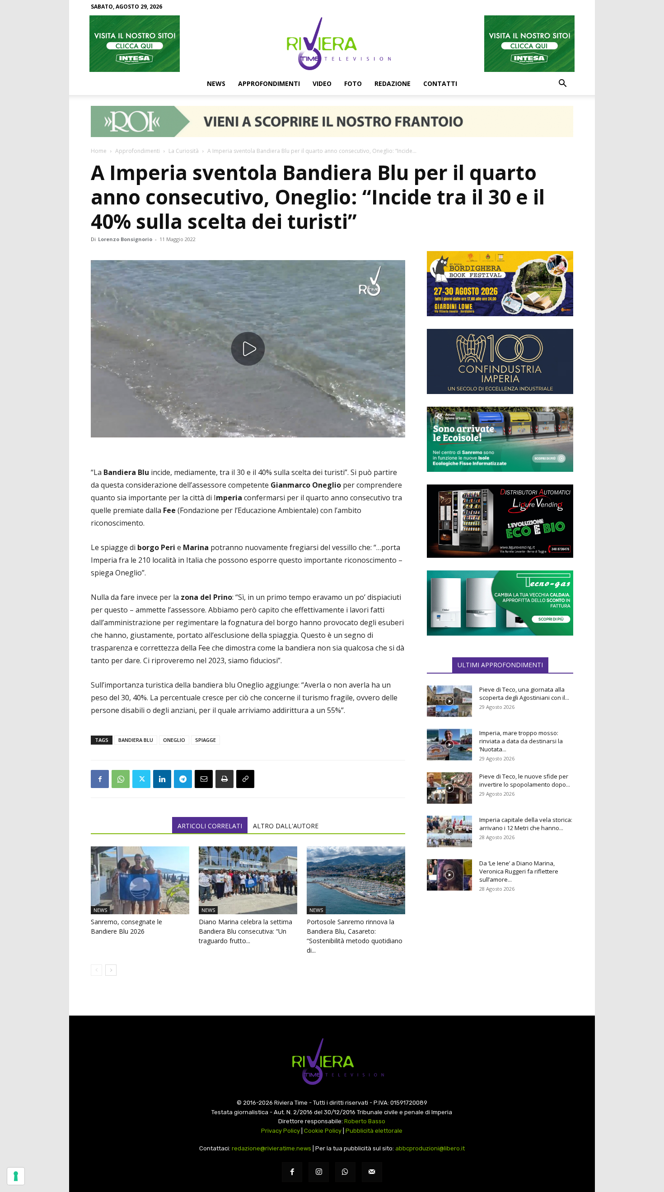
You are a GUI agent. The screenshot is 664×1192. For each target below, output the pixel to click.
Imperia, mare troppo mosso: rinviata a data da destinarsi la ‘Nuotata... (521, 741)
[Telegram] (183, 779)
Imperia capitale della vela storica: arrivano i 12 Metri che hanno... (525, 824)
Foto (353, 83)
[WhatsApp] (121, 779)
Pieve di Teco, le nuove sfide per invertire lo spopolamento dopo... (524, 780)
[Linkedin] (162, 779)
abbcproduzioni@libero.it (430, 1148)
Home (99, 151)
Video (322, 83)
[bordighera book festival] (500, 283)
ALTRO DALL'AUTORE (285, 826)
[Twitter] (141, 779)
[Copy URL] (245, 779)
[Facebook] (100, 779)
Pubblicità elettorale (374, 1130)
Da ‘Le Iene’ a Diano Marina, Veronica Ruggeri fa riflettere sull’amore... (518, 871)
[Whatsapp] (345, 1172)
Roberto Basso (364, 1121)
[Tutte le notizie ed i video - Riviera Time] (332, 1061)
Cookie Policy (322, 1130)
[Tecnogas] (500, 603)
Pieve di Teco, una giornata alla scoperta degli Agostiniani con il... (524, 693)
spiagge (205, 739)
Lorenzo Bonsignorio (125, 239)
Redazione (392, 83)
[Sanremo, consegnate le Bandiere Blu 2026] (140, 880)
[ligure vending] (500, 521)
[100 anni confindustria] (500, 361)
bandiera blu (135, 739)
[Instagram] (319, 1172)
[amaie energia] (500, 439)
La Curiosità (183, 151)
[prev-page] (96, 970)
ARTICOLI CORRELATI (210, 826)
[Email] (204, 779)
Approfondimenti (269, 83)
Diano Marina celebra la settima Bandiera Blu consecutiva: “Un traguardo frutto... (245, 931)
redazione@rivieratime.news (271, 1148)
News (216, 83)
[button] (562, 84)
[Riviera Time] (332, 43)
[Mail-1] (372, 1172)
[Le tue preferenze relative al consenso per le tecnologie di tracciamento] (15, 1176)
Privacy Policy (280, 1130)
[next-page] (111, 970)
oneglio (174, 739)
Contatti (440, 83)
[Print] (224, 779)
